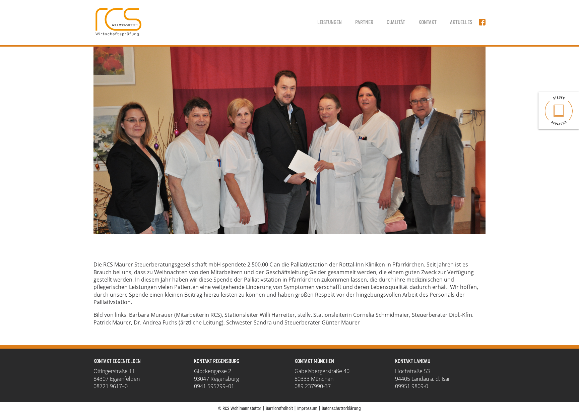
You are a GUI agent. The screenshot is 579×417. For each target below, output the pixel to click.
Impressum (307, 408)
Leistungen (329, 22)
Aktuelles (461, 22)
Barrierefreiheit (279, 408)
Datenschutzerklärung (341, 408)
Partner (364, 22)
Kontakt (428, 22)
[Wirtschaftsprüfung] (559, 110)
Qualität (396, 22)
